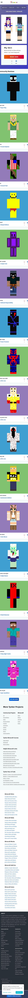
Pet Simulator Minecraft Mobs (12, 832)
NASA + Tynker (6, 778)
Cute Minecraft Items (10, 907)
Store (2, 946)
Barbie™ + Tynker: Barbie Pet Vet (10, 776)
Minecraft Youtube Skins (11, 801)
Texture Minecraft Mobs (11, 822)
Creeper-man (3, 263)
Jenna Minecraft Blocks (10, 862)
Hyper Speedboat (4, 693)
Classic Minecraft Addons (11, 884)
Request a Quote (19, 974)
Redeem (17, 937)
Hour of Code (4, 968)
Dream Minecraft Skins (10, 808)
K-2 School (18, 963)
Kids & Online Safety (6, 983)
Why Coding (18, 938)
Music (4, 731)
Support (3, 935)
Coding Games (5, 951)
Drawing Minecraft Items (11, 903)
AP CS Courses (19, 961)
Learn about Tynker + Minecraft (14, 11)
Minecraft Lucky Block (10, 852)
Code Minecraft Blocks (10, 860)
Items (19, 721)
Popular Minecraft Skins (11, 802)
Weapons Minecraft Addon (11, 872)
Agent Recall (6, 740)
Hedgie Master (4, 576)
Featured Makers (19, 940)
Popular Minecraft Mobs (11, 826)
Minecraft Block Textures (11, 850)
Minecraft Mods (5, 965)
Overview (17, 931)
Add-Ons (20, 719)
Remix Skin (14, 57)
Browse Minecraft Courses (9, 753)
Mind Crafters (6, 744)
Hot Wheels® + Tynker (8, 780)
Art (4, 715)
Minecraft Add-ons (6, 961)
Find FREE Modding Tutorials (9, 761)
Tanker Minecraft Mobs (10, 834)
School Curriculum (20, 952)
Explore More (14, 699)
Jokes (4, 719)
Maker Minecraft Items (10, 893)
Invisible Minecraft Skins (11, 796)
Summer (17, 946)
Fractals (5, 723)
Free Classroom (19, 954)
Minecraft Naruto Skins (10, 806)
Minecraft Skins (5, 954)
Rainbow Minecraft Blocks (11, 856)
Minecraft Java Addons (10, 876)
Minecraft (11, 7)
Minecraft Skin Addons (10, 874)
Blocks (19, 717)
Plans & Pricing (19, 942)
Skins (18, 7)
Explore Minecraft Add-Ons (9, 757)
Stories (4, 729)
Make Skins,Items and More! (9, 751)
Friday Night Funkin (5, 654)
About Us (3, 933)
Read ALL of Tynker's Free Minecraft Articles (13, 767)
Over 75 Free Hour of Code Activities (11, 782)
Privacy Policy (5, 982)
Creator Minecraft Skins (11, 804)
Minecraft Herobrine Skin (11, 814)
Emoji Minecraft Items (10, 897)
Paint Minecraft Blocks (10, 848)
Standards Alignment (20, 967)
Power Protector (4, 341)
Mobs (19, 723)
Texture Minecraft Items (11, 901)
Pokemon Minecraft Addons (12, 882)
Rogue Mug (3, 107)
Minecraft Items (5, 963)
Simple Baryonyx (4, 615)
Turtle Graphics (6, 733)
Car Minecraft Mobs (10, 830)
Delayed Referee (4, 224)
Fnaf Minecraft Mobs (10, 824)
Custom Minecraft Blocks (11, 846)
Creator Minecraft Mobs (11, 820)
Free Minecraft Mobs (10, 836)
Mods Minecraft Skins (10, 798)
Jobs (2, 938)
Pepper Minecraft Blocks (11, 858)
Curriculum (18, 933)
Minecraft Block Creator (11, 844)
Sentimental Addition (5, 498)
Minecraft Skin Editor (6, 956)
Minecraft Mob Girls (10, 828)
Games (4, 727)
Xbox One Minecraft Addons (12, 880)
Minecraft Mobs (5, 958)
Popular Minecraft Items (11, 895)
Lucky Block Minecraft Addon (12, 870)
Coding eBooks (5, 944)
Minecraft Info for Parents (9, 765)
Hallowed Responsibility (6, 302)
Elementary (18, 956)
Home (5, 7)
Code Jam (3, 967)
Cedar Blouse (3, 537)
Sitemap (3, 942)
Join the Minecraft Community (10, 755)
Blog (2, 931)
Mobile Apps (4, 940)
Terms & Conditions (6, 980)
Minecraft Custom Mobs (11, 838)
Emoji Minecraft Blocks (10, 854)
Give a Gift (18, 935)
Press (2, 937)
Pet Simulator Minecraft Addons (13, 878)
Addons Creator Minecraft (11, 868)
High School (18, 959)
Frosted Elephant (4, 146)
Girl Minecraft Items (10, 905)
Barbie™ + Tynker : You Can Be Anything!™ (12, 774)
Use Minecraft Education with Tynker (11, 763)
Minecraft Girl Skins (10, 812)
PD (16, 968)
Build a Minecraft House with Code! (11, 759)
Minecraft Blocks (5, 959)
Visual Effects (6, 717)
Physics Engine (6, 721)
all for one (3, 380)
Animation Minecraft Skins (11, 810)
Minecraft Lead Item (10, 889)
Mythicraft (5, 742)
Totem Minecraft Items (10, 899)
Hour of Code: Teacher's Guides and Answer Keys (14, 784)
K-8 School (18, 965)
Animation (5, 725)
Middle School (18, 958)
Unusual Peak (4, 185)
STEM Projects (18, 972)
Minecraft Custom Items (11, 891)
